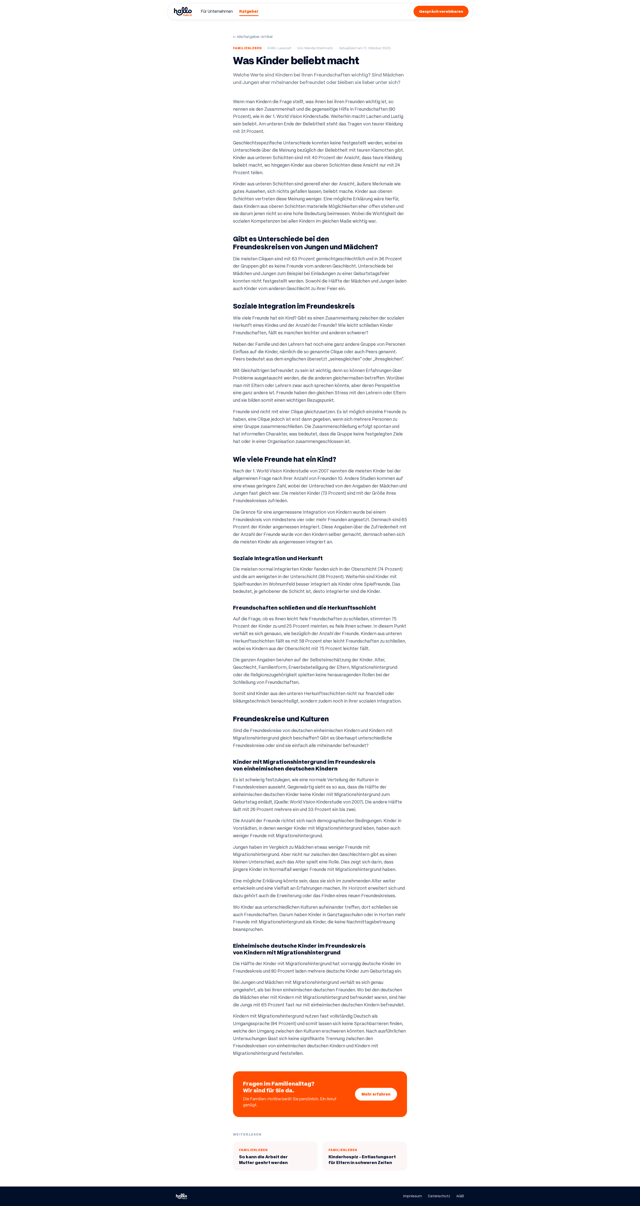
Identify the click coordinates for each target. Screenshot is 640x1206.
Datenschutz (439, 1196)
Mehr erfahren (376, 1094)
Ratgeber (248, 11)
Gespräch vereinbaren (441, 11)
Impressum (412, 1196)
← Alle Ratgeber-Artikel (252, 36)
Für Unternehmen (217, 11)
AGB (460, 1196)
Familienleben (247, 48)
